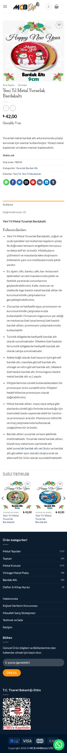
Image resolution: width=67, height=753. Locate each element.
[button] (5, 6)
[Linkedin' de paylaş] (46, 182)
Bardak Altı (10, 580)
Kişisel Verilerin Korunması (20, 605)
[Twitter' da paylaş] (20, 182)
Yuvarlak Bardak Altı (27, 168)
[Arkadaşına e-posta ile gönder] (26, 182)
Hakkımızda (10, 598)
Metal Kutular (12, 565)
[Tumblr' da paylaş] (53, 182)
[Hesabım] (48, 6)
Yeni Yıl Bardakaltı (31, 173)
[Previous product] (13, 108)
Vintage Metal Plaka (16, 572)
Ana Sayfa (8, 85)
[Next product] (6, 108)
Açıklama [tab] (8, 204)
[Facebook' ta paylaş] (13, 182)
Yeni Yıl (17, 173)
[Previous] (3, 505)
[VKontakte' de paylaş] (40, 182)
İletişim (7, 627)
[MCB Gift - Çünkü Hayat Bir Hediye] (26, 6)
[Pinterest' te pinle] (33, 182)
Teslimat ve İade (13, 620)
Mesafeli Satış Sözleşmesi (19, 613)
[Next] (64, 505)
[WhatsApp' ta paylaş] (6, 182)
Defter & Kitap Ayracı (16, 587)
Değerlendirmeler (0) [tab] (14, 212)
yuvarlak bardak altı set (28, 448)
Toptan (7, 558)
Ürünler (22, 85)
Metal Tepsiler (12, 551)
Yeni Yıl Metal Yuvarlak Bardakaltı (11, 519)
